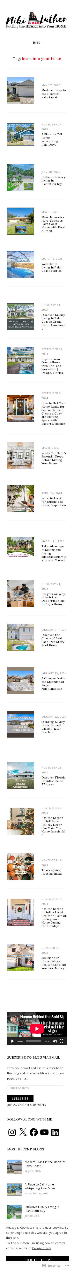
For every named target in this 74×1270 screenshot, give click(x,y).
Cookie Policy (41, 1248)
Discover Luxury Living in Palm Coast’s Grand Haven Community (54, 321)
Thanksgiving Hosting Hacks (52, 871)
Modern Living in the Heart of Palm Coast (54, 93)
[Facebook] (34, 1132)
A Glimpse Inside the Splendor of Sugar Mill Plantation (53, 683)
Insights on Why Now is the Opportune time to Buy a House (53, 599)
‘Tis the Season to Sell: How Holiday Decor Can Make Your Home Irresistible (53, 826)
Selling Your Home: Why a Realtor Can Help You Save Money (54, 963)
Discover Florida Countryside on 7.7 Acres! (53, 781)
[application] (37, 1028)
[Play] (12, 1041)
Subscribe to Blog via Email (33, 1057)
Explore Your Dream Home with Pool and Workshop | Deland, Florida (52, 366)
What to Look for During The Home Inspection (54, 501)
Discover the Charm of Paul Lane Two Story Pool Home (53, 640)
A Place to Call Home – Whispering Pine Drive (52, 139)
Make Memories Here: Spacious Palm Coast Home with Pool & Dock (53, 224)
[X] (23, 1132)
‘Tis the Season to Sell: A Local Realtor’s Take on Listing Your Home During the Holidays (54, 917)
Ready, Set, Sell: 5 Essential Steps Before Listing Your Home (54, 458)
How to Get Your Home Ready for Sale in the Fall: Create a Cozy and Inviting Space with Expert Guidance (54, 413)
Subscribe (20, 1098)
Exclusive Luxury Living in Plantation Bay (53, 180)
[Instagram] (12, 1132)
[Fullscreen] (61, 1041)
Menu (37, 42)
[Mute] (55, 1041)
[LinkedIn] (55, 1132)
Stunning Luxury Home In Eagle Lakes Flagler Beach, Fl (53, 727)
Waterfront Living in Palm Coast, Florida (52, 267)
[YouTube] (44, 1132)
